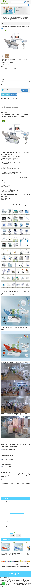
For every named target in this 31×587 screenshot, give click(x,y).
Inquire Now (14, 94)
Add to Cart (25, 90)
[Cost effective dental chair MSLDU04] (15, 547)
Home (8, 23)
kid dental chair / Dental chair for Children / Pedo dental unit (16, 491)
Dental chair (17, 23)
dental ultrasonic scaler (20, 21)
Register (6, 4)
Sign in (2, 4)
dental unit (6, 21)
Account (25, 4)
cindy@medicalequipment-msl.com (22, 566)
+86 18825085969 (17, 568)
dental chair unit (16, 291)
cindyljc (4, 91)
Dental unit (12, 23)
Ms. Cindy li (5, 89)
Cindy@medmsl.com (10, 566)
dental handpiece (12, 21)
